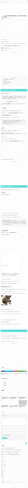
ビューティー (3, 469)
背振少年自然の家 (4, 276)
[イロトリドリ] (14, 1)
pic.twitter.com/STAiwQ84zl (19, 122)
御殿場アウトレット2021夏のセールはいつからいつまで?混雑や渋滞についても (11, 451)
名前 (3, 426)
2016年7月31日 (13, 123)
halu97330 (4, 385)
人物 (2, 472)
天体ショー (3, 367)
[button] (27, 1)
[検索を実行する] (26, 443)
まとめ (4, 84)
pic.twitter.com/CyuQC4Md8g (22, 223)
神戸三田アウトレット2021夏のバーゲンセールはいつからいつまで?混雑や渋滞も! (11, 449)
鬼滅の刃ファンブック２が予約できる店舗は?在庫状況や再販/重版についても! (11, 454)
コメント (3, 417)
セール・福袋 (3, 464)
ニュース (3, 467)
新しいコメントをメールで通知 (6, 434)
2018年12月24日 (11, 224)
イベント (3, 459)
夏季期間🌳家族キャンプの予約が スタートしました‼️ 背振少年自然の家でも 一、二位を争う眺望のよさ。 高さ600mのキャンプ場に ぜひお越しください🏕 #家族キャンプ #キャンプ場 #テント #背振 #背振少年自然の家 (10, 274)
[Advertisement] (14, 8)
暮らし (3, 475)
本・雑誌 (3, 477)
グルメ (3, 462)
